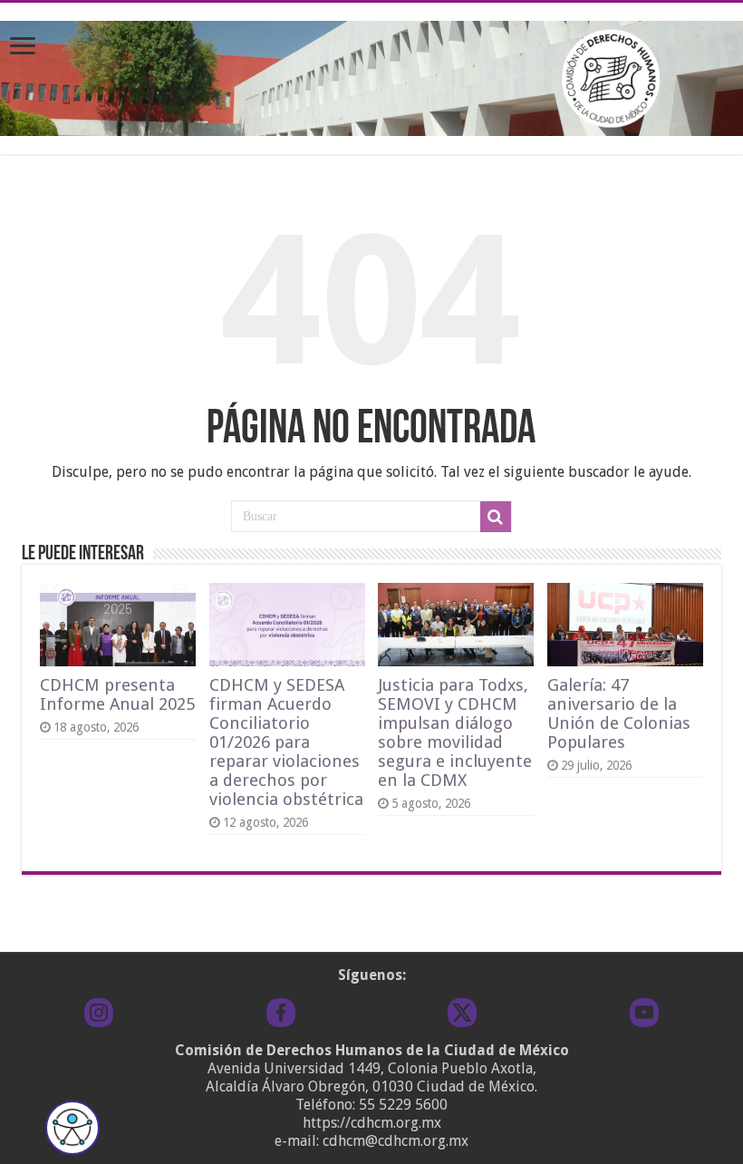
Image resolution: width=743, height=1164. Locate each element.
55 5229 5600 (403, 1104)
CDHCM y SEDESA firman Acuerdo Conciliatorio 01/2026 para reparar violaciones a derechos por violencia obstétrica (286, 742)
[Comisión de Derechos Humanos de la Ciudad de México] (371, 75)
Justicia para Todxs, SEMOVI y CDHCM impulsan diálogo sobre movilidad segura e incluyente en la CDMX (455, 732)
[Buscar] (495, 516)
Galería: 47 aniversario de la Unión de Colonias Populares (618, 713)
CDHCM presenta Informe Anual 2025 (117, 694)
